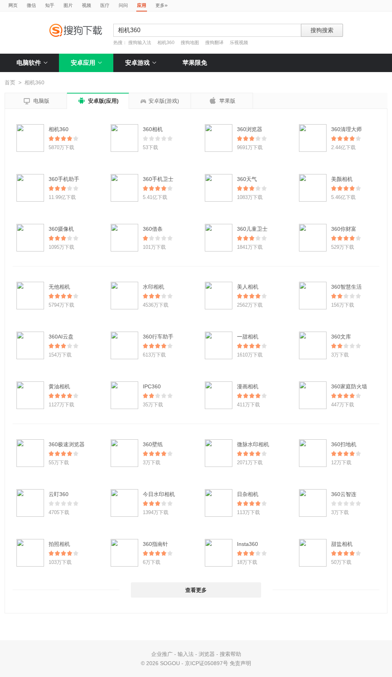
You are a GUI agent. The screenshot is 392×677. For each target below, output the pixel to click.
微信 (31, 5)
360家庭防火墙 (349, 386)
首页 (10, 82)
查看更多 (196, 590)
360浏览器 (249, 129)
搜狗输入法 (139, 42)
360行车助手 (158, 337)
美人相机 (247, 287)
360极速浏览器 (67, 444)
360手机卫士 (158, 179)
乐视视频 (239, 42)
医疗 (104, 5)
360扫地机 (343, 444)
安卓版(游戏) (164, 101)
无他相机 (59, 287)
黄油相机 (59, 386)
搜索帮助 (230, 654)
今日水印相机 (159, 494)
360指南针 (155, 544)
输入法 (186, 654)
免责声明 (240, 663)
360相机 (153, 129)
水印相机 (153, 287)
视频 (86, 5)
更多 (161, 5)
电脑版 (36, 101)
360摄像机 (61, 229)
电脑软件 (28, 62)
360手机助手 (64, 179)
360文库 (341, 337)
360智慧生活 (346, 287)
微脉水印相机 (253, 444)
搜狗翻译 (214, 42)
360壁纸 (153, 444)
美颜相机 (342, 179)
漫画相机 (247, 386)
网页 (13, 5)
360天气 (247, 179)
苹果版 (222, 100)
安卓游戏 (137, 62)
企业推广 (162, 654)
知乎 (49, 5)
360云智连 (343, 494)
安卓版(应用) (98, 101)
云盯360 (59, 494)
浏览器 (207, 654)
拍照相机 (59, 544)
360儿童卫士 (252, 229)
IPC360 (152, 386)
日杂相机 (247, 494)
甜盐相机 (342, 544)
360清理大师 (346, 129)
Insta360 (247, 544)
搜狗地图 (190, 42)
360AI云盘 (61, 337)
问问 (123, 5)
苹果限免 (195, 62)
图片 (68, 5)
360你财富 (343, 229)
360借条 (153, 229)
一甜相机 (247, 337)
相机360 (166, 42)
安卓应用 (83, 62)
